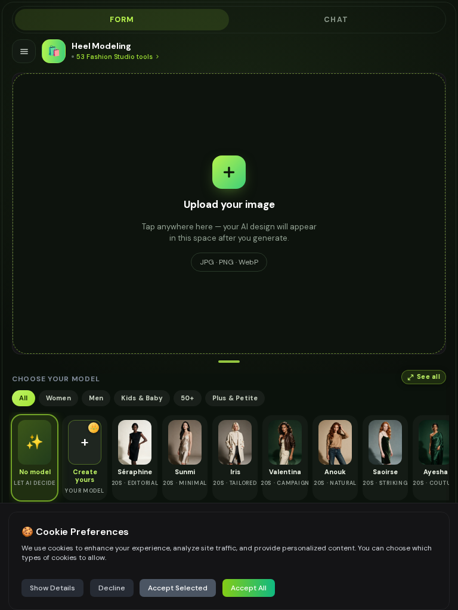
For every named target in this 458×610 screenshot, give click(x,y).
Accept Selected (178, 588)
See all (428, 377)
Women (58, 398)
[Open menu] (24, 51)
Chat (336, 19)
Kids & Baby (141, 398)
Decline (111, 588)
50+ (187, 398)
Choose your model (56, 379)
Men (96, 398)
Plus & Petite (235, 398)
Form (122, 19)
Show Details (52, 588)
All (23, 398)
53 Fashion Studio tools (114, 56)
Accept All (249, 588)
